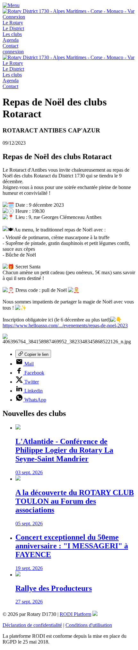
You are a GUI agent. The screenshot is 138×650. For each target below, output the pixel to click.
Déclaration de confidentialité (32, 625)
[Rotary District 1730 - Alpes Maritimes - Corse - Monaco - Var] (68, 11)
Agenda (11, 40)
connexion (13, 51)
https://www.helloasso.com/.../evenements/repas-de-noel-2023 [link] (65, 325)
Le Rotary (13, 22)
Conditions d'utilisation (88, 625)
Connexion (14, 17)
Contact (10, 46)
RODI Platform (75, 614)
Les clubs (12, 34)
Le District (13, 28)
